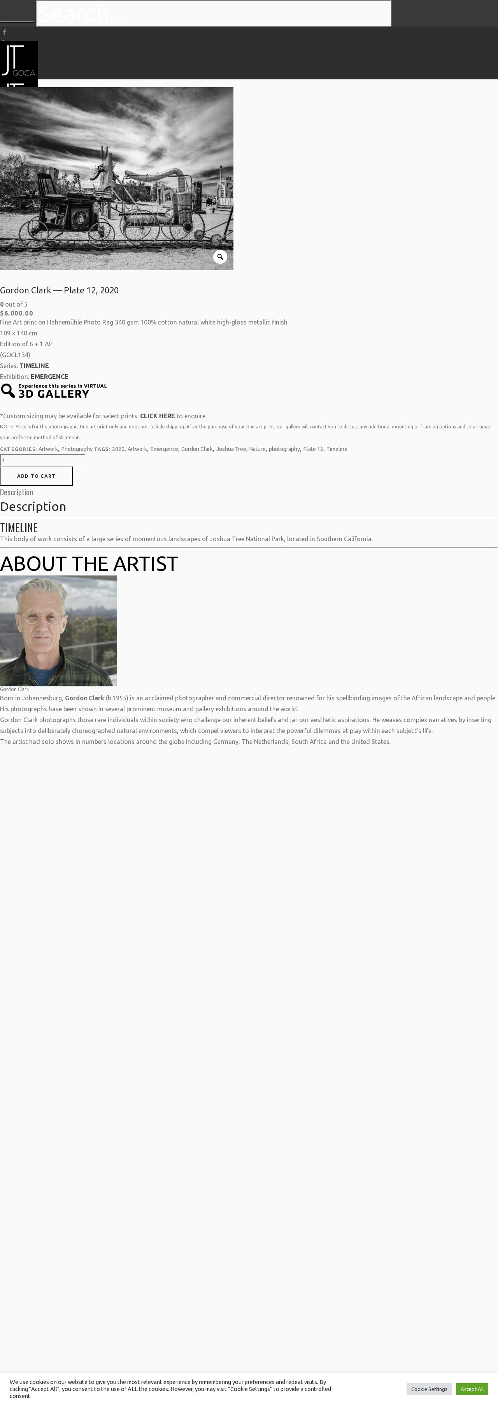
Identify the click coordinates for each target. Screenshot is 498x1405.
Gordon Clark (197, 449)
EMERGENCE (49, 376)
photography (284, 449)
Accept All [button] (472, 1389)
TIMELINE (34, 365)
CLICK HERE (157, 415)
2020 (118, 449)
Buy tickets (108, 86)
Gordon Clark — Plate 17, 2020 (343, 848)
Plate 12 (313, 449)
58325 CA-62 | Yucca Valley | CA (45, 86)
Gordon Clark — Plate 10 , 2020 (248, 848)
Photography (77, 449)
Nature (257, 449)
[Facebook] (4, 31)
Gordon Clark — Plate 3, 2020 (438, 847)
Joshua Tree (231, 449)
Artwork (48, 449)
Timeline (336, 449)
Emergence (164, 449)
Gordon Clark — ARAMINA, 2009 (57, 894)
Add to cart (36, 476)
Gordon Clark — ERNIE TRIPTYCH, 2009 (138, 805)
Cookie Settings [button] (429, 1389)
